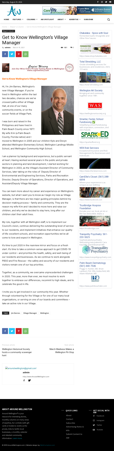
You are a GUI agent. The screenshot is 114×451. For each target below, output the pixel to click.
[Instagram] (102, 2)
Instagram (100, 420)
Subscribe (70, 423)
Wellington (44, 313)
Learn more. (17, 438)
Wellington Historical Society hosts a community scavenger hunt (17, 352)
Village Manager (30, 313)
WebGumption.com (47, 445)
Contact (69, 419)
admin (8, 47)
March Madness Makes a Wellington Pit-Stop (62, 351)
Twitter (99, 425)
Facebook (100, 416)
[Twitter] (106, 2)
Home (4, 27)
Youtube (100, 430)
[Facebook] (98, 2)
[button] (108, 19)
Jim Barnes (15, 313)
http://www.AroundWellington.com (36, 377)
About (68, 415)
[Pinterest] (19, 54)
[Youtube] (110, 2)
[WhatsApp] (25, 54)
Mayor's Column (17, 27)
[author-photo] (21, 368)
